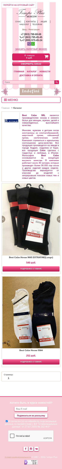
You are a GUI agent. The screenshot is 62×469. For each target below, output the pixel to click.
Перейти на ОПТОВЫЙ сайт (18, 5)
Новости (45, 71)
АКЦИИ (44, 22)
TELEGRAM (37, 24)
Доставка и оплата (31, 75)
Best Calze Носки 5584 (31, 350)
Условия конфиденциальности (18, 457)
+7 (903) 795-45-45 (32, 37)
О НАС (18, 22)
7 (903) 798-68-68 (31, 34)
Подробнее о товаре (31, 269)
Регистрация (34, 30)
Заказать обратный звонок (31, 49)
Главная (19, 71)
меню (12, 100)
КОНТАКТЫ (31, 22)
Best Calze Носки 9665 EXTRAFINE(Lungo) (31, 257)
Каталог (32, 71)
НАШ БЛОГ (24, 24)
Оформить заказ (31, 64)
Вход (24, 30)
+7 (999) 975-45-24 (32, 40)
